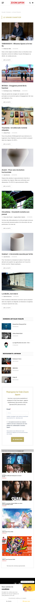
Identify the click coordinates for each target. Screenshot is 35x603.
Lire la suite (7, 60)
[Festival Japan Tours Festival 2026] (8, 562)
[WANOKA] (6, 370)
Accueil (3, 12)
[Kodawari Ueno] (6, 361)
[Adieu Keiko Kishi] (6, 335)
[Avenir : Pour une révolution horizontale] (17, 158)
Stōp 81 (15, 377)
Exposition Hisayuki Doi (19, 324)
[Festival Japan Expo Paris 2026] (7, 534)
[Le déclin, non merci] (17, 282)
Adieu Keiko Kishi (18, 333)
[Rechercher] (30, 3)
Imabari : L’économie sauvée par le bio (17, 254)
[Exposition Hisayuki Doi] (6, 326)
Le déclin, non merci (10, 294)
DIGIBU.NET (20, 451)
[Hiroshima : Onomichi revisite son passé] (17, 200)
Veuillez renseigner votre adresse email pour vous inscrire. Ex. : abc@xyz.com (17, 417)
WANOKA (15, 368)
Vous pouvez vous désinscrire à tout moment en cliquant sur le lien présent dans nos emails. (17, 432)
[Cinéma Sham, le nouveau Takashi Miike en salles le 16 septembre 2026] (12, 507)
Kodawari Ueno (17, 359)
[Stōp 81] (6, 379)
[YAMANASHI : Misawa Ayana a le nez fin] (17, 31)
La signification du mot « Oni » (21, 342)
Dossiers (8, 12)
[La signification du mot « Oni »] (6, 345)
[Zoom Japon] (17, 3)
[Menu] (3, 3)
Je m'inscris (18, 439)
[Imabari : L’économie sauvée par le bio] (17, 242)
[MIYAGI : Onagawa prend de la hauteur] (17, 73)
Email (8, 409)
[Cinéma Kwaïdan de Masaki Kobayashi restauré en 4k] (12, 479)
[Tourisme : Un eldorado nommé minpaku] (17, 116)
